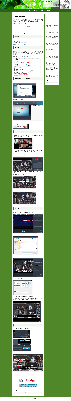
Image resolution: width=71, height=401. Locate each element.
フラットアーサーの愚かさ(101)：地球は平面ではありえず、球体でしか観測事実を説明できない (52, 44)
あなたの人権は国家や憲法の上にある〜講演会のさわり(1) (52, 29)
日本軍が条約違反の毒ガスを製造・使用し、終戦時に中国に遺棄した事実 (52, 40)
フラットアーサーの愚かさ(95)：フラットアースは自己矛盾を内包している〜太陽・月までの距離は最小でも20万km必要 (52, 68)
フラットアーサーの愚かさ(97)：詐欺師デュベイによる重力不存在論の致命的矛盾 (52, 60)
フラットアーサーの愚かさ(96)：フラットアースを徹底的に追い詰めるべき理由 (52, 64)
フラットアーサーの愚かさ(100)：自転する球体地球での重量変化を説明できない (52, 49)
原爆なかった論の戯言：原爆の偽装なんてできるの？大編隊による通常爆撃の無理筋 (52, 37)
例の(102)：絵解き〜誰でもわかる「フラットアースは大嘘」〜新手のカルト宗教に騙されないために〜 (52, 22)
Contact (37, 398)
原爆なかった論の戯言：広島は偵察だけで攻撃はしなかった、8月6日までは (52, 26)
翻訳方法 (35, 398)
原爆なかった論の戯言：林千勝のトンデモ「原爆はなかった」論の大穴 (52, 33)
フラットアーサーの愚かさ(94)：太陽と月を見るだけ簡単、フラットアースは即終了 (52, 72)
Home (30, 398)
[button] (57, 16)
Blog (32, 398)
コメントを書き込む (28, 392)
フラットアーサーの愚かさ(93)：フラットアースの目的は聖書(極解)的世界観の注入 (52, 76)
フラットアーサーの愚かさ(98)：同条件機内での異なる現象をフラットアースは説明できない (52, 57)
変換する (24, 33)
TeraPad (24, 56)
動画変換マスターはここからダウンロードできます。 (20, 44)
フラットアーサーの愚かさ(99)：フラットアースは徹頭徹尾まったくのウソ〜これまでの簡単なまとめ (52, 52)
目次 (27, 26)
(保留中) (40, 398)
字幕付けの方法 (15, 19)
